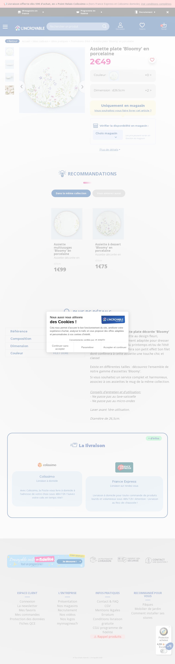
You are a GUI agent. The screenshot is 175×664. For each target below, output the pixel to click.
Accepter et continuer (114, 347)
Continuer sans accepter (60, 347)
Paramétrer (87, 347)
